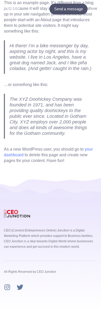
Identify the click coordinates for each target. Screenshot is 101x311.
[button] (95, 9)
